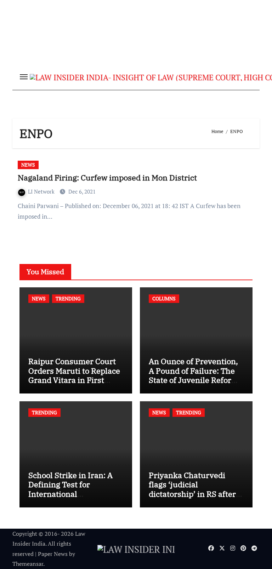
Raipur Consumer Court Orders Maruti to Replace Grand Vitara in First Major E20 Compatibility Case (74, 380)
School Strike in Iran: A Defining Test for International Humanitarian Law (70, 489)
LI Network (42, 191)
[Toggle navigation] (24, 76)
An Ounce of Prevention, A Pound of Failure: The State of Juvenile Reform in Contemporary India (194, 375)
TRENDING (68, 298)
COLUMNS (164, 298)
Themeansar (27, 564)
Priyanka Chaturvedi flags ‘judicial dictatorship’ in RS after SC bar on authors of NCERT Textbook (192, 494)
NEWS (28, 164)
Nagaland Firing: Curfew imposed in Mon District (107, 177)
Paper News (53, 554)
